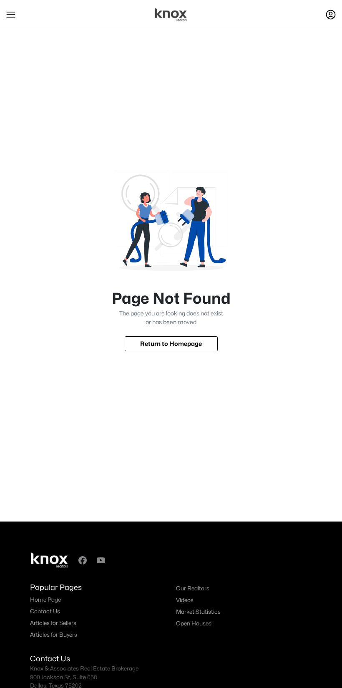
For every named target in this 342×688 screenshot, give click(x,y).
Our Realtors (192, 588)
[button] (10, 14)
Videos (185, 600)
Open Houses (193, 623)
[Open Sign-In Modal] (331, 15)
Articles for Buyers (53, 634)
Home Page (45, 599)
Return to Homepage (171, 343)
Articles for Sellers (53, 623)
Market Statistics (198, 611)
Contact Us (45, 611)
